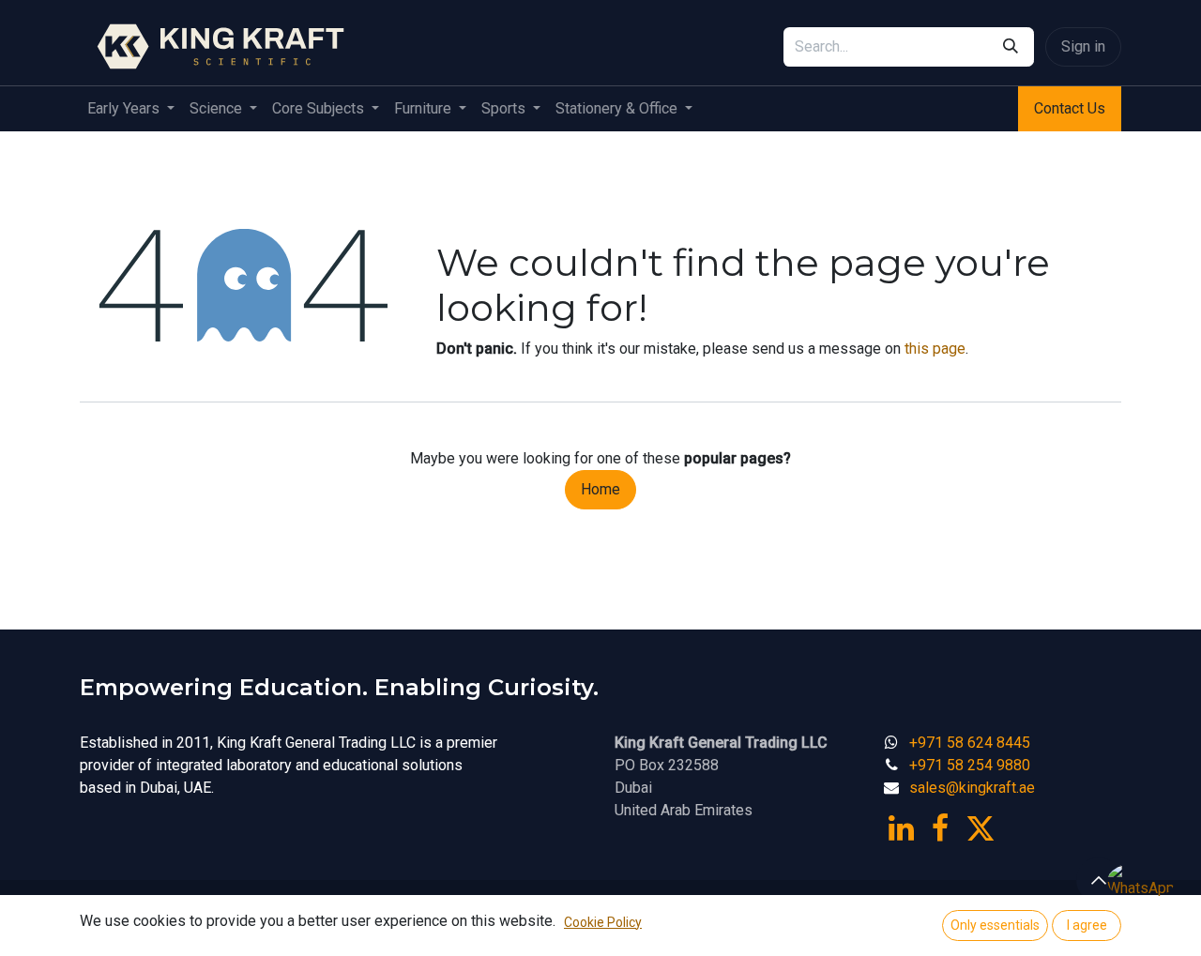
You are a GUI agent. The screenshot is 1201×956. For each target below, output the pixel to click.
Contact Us (1069, 108)
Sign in (1083, 46)
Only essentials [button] (995, 925)
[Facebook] (940, 828)
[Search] (1010, 47)
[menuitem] (131, 109)
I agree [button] (1087, 925)
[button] (1098, 880)
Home (600, 489)
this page (935, 348)
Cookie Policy (603, 922)
